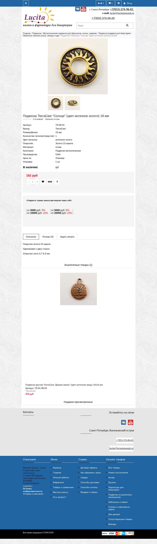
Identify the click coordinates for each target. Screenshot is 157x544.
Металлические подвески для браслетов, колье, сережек (70, 33)
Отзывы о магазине (33, 493)
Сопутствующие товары (120, 519)
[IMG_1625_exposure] (55, 103)
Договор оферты (89, 467)
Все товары (114, 467)
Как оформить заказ (91, 472)
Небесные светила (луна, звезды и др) (41, 35)
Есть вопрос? (59, 497)
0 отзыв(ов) (38, 119)
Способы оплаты (89, 487)
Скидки (84, 477)
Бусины (112, 482)
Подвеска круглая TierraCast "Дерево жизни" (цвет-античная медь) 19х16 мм (64, 385)
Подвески (36, 33)
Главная (27, 33)
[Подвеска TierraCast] (78, 66)
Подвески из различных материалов (120, 495)
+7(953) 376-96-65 (103, 18)
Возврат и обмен (89, 492)
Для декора (114, 514)
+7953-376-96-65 (124, 440)
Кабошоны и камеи (118, 502)
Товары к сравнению (63, 487)
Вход (129, 3)
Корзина (57, 467)
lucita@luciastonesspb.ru (122, 13)
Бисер (111, 477)
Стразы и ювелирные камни (119, 508)
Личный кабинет (61, 477)
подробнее (27, 486)
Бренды (112, 524)
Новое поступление (118, 472)
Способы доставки (90, 482)
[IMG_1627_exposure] (72, 103)
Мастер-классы (60, 492)
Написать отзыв (52, 119)
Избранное (58, 482)
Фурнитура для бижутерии (116, 488)
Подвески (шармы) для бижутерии (114, 33)
